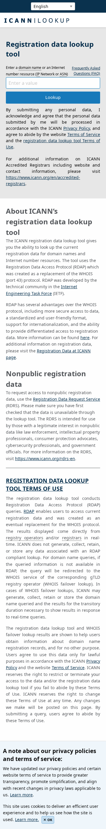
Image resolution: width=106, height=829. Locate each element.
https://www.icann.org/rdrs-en (45, 458)
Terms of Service (83, 134)
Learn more (21, 795)
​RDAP (29, 511)
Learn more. (27, 819)
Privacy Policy (76, 128)
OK (49, 820)
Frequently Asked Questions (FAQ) (86, 71)
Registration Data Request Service (66, 399)
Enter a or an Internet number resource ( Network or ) (37, 71)
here (85, 337)
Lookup (53, 97)
